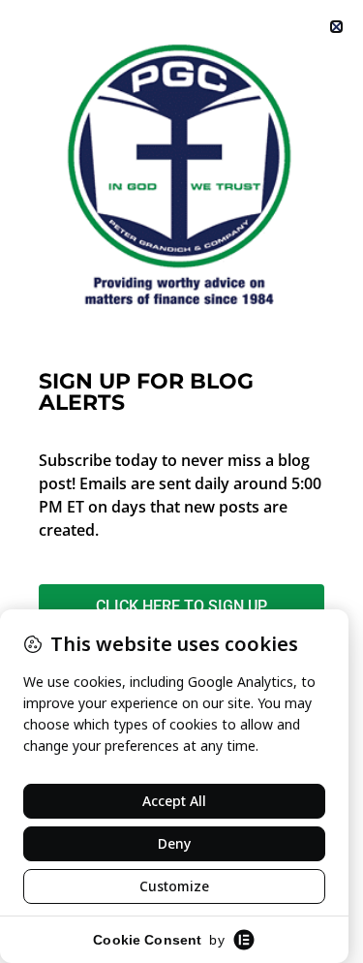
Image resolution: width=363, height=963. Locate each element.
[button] (336, 26)
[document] (181, 481)
